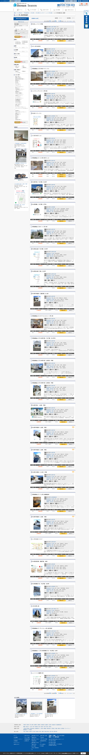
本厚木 (30, 731)
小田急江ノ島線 (54, 728)
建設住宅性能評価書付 (20, 78)
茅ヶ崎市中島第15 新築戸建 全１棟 (52, 713)
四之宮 (27, 726)
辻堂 (52, 567)
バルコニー (18, 85)
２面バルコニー (18, 90)
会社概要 (16, 737)
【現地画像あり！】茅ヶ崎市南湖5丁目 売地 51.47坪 (40, 713)
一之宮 (30, 726)
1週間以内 (24, 67)
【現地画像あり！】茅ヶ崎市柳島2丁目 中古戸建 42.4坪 (25, 713)
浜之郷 (54, 251)
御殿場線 (25, 729)
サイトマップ (16, 742)
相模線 (48, 31)
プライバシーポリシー (18, 739)
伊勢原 (27, 731)
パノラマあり (17, 72)
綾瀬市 (46, 724)
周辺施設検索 (27, 739)
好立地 (17, 82)
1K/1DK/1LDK (25, 41)
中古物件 (42, 745)
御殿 (24, 726)
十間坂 (54, 26)
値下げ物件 (18, 33)
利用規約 (16, 740)
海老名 (37, 731)
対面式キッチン (18, 95)
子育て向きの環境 (43, 739)
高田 (42, 726)
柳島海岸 (55, 497)
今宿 (54, 138)
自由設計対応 (18, 119)
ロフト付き (18, 84)
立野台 (50, 726)
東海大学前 (46, 731)
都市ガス (17, 87)
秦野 (43, 731)
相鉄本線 (48, 728)
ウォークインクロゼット (20, 107)
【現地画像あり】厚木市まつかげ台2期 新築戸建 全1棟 (25, 163)
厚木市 (28, 724)
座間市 (39, 724)
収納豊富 (17, 110)
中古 (25, 29)
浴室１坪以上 (18, 104)
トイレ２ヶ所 (18, 103)
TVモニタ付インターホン (20, 111)
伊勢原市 (42, 724)
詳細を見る (61, 40)
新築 (22, 29)
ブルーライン (67, 728)
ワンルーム (17, 41)
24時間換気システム (19, 89)
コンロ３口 (18, 96)
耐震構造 (17, 91)
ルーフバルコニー (19, 86)
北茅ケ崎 (51, 31)
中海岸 (54, 631)
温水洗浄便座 (18, 101)
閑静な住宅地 (18, 77)
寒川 (51, 52)
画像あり (17, 71)
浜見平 (54, 541)
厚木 (40, 731)
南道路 (17, 117)
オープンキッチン (19, 98)
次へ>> (71, 21)
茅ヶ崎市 (51, 26)
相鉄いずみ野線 (61, 728)
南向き (17, 115)
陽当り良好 (18, 76)
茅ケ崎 (53, 28)
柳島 (54, 71)
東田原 (36, 726)
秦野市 (35, 724)
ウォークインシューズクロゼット (21, 109)
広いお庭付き (42, 744)
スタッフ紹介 (27, 737)
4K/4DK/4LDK (18, 43)
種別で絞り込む (21, 21)
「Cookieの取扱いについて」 (66, 753)
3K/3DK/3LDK (25, 42)
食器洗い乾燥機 (18, 93)
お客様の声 (27, 740)
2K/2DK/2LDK (18, 42)
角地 (16, 118)
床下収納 (17, 105)
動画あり (24, 71)
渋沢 (33, 726)
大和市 (50, 724)
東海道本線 (49, 28)
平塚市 (24, 724)
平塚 (52, 29)
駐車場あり (18, 114)
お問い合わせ (27, 735)
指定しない (17, 29)
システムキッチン (19, 94)
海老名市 (54, 724)
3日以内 (16, 67)
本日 (23, 66)
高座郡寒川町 (58, 724)
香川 (51, 189)
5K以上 (23, 43)
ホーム (15, 735)
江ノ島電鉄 (30, 729)
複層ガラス (18, 113)
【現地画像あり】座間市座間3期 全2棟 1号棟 (23, 143)
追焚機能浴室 (18, 99)
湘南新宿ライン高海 (39, 728)
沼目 (47, 726)
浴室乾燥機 (18, 100)
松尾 (54, 564)
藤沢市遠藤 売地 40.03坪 (20, 204)
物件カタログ (16, 744)
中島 (54, 93)
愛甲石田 (55, 731)
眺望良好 (17, 80)
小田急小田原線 (26, 728)
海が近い (17, 81)
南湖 (54, 675)
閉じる (83, 753)
